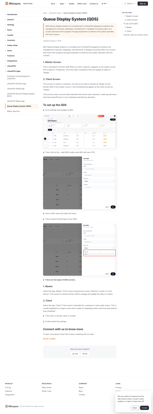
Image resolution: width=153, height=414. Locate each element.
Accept (144, 408)
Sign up (143, 3)
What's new (46, 391)
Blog (80, 391)
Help (44, 13)
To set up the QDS (130, 24)
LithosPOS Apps (55, 13)
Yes (76, 354)
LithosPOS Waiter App (16, 101)
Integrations (10, 395)
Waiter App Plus (13, 111)
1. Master (128, 27)
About (81, 387)
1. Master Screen (131, 16)
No (86, 354)
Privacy (119, 387)
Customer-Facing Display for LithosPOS (18, 77)
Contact (82, 395)
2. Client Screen (131, 20)
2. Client (128, 31)
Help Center (27, 3)
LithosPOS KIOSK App (15, 89)
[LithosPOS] (12, 3)
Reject (135, 408)
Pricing (8, 387)
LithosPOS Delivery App (16, 84)
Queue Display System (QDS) (19, 106)
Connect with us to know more (135, 35)
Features (8, 391)
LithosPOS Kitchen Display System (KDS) (21, 95)
